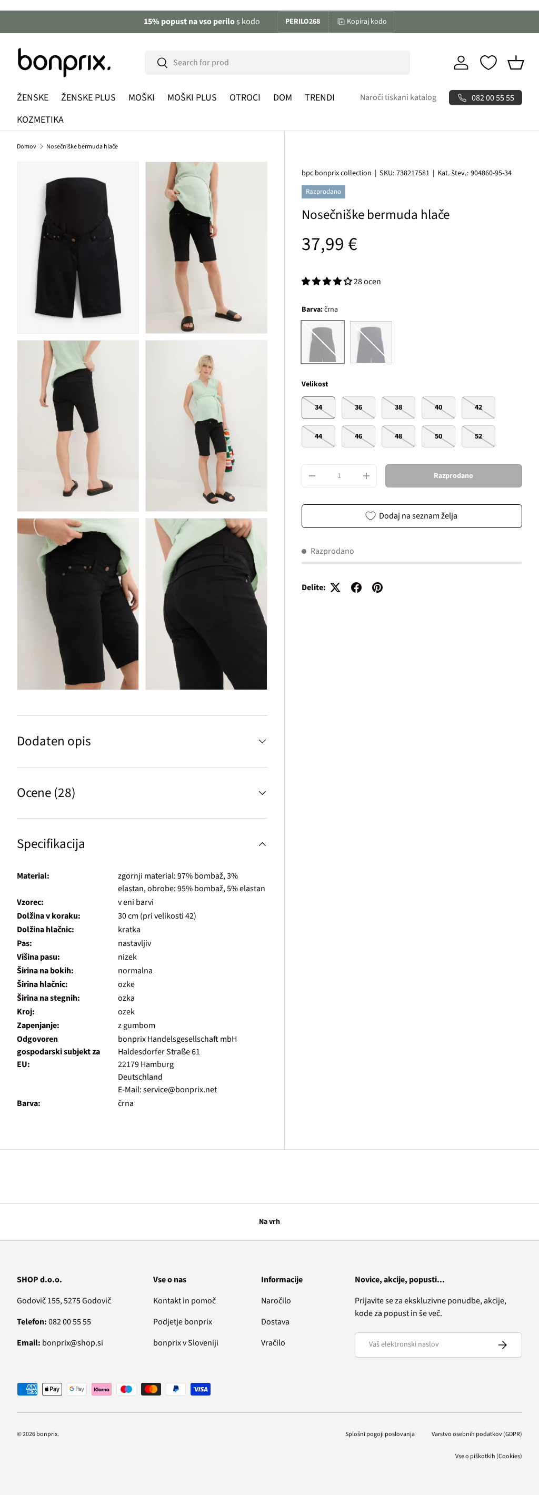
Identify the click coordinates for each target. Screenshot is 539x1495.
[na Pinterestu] (377, 587)
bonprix (46, 1434)
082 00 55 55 (54, 1322)
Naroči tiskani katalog (398, 97)
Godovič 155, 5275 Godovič (64, 1301)
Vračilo (273, 1343)
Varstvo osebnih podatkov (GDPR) (477, 1434)
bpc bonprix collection (337, 173)
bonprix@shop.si (60, 1343)
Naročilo (276, 1301)
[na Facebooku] (356, 587)
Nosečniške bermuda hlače (82, 146)
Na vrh (269, 1222)
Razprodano (453, 476)
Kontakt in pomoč (184, 1301)
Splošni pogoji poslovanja (380, 1434)
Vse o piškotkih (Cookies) (488, 1456)
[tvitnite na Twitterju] (335, 587)
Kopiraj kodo (367, 21)
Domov (26, 146)
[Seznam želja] (488, 62)
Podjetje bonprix (182, 1322)
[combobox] (277, 63)
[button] (515, 62)
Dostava (275, 1322)
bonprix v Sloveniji (185, 1343)
